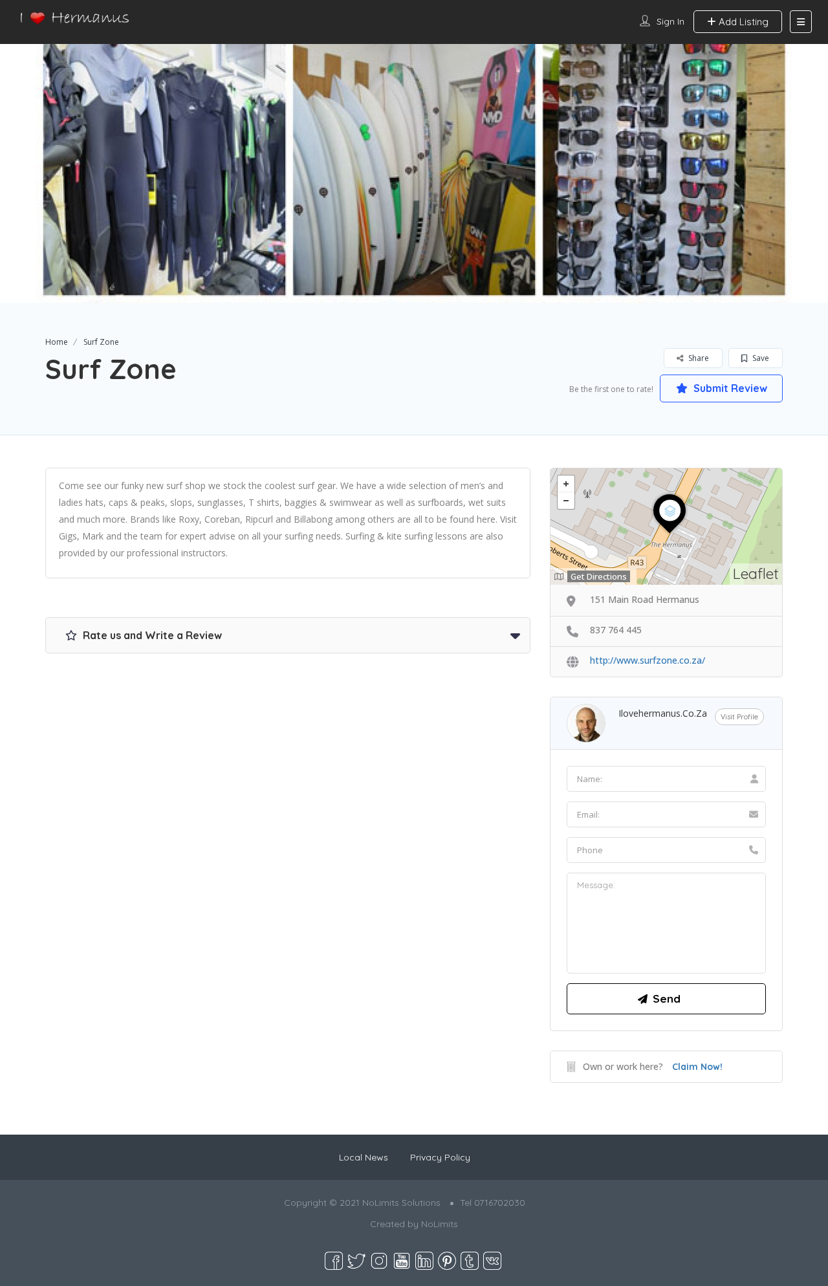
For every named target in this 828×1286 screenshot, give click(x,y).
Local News (363, 1157)
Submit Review (729, 388)
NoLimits (439, 1224)
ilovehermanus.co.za (662, 713)
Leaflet (756, 573)
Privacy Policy (440, 1157)
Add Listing (742, 22)
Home (56, 341)
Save (759, 358)
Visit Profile (739, 716)
